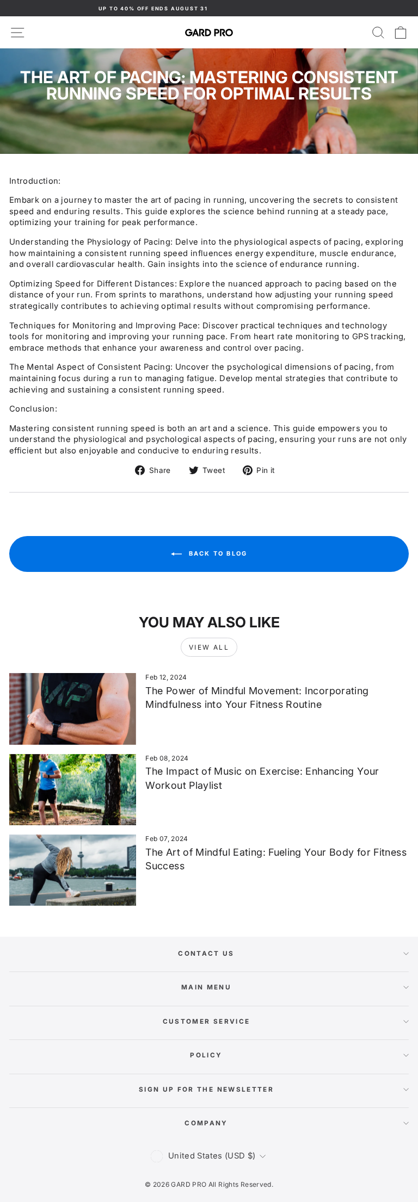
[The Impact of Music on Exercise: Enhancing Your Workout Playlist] (72, 789)
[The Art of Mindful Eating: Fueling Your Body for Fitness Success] (72, 870)
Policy (206, 1055)
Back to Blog (217, 553)
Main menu (206, 987)
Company (206, 1123)
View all (209, 647)
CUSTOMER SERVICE (206, 1021)
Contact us (206, 953)
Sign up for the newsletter (206, 1089)
